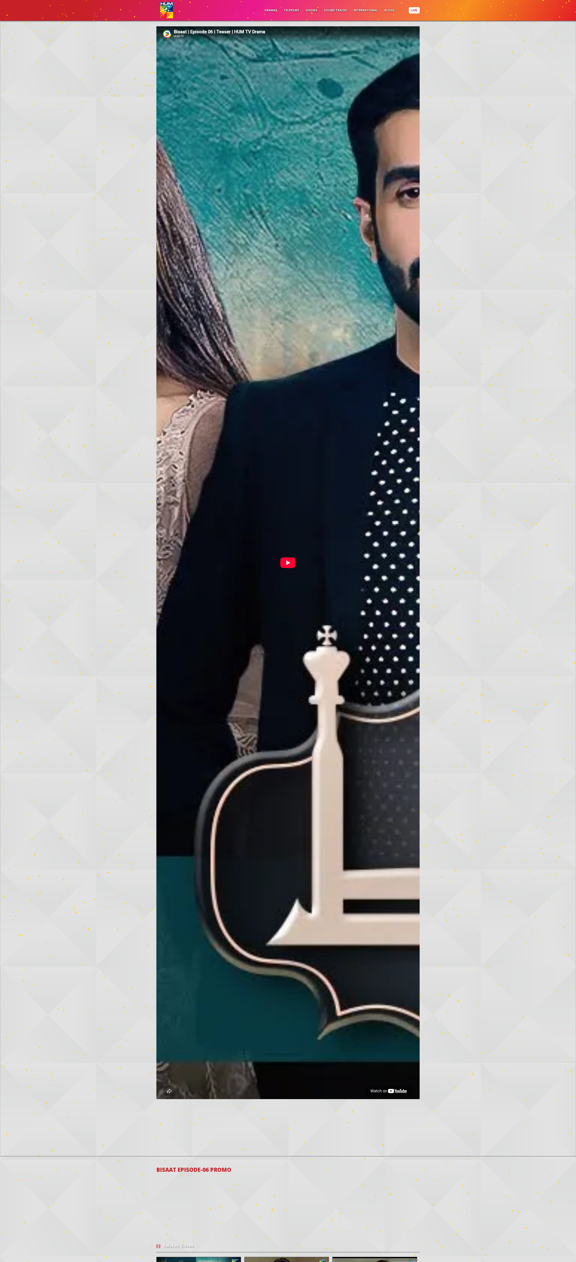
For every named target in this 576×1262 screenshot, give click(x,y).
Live (414, 10)
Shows (311, 10)
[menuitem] (271, 10)
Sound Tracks (335, 10)
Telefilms (291, 10)
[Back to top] (561, 1252)
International (366, 10)
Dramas (271, 10)
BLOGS (390, 10)
